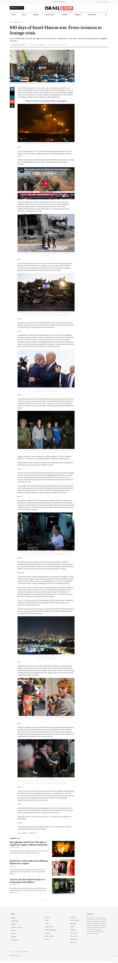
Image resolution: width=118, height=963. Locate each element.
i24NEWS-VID (32, 833)
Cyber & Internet (49, 936)
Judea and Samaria (50, 929)
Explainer (13, 936)
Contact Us (73, 942)
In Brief (47, 923)
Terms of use (74, 933)
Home (14, 14)
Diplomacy (73, 917)
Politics (72, 926)
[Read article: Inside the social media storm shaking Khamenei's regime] (63, 868)
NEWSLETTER (17, 7)
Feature (23, 22)
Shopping (72, 929)
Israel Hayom (24, 951)
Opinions (36, 14)
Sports (47, 939)
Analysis (13, 917)
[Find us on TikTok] (104, 2)
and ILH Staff (21, 44)
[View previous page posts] (40, 900)
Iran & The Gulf (74, 920)
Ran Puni (13, 866)
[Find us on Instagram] (102, 2)
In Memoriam (92, 14)
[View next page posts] (44, 900)
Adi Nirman (14, 884)
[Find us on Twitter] (100, 2)
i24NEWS (14, 44)
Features (47, 917)
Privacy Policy (74, 936)
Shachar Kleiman (15, 847)
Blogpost (13, 924)
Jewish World (49, 926)
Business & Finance (16, 927)
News (24, 14)
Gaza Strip (73, 923)
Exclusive (13, 933)
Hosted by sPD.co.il (15, 955)
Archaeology (14, 921)
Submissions (73, 939)
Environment (14, 940)
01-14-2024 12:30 (40, 44)
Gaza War (24, 833)
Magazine (78, 14)
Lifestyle (47, 933)
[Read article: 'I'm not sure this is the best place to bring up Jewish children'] (63, 886)
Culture (13, 930)
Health (47, 920)
